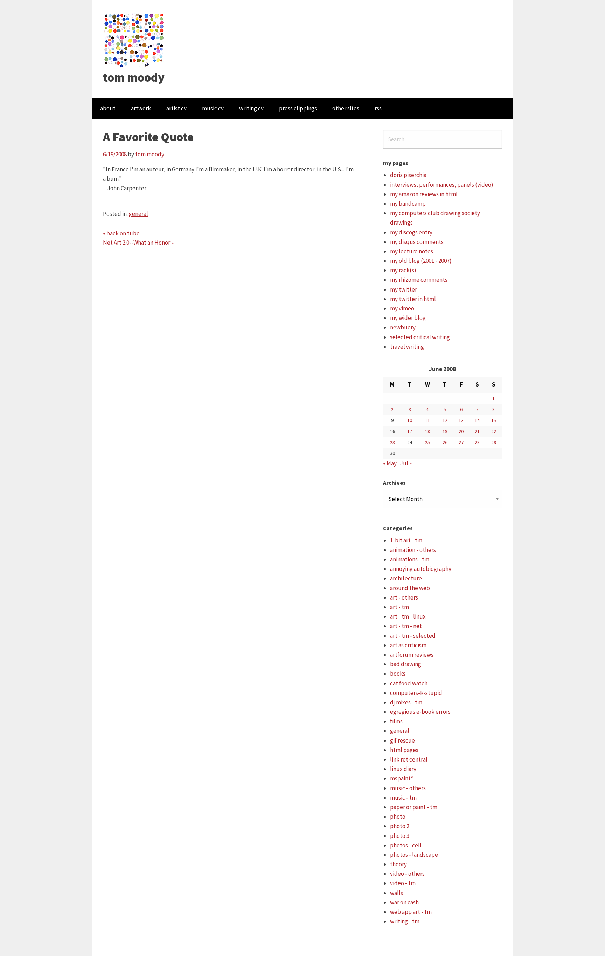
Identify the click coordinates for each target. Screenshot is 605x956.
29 (493, 442)
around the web (410, 588)
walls (396, 893)
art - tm (399, 607)
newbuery (403, 327)
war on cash (404, 902)
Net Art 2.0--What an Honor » (138, 242)
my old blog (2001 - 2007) (421, 261)
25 (427, 442)
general (138, 214)
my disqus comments (417, 242)
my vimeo (402, 308)
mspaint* (401, 778)
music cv (213, 108)
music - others (408, 788)
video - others (407, 874)
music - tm (403, 797)
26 (445, 442)
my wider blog (408, 318)
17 (409, 431)
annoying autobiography (420, 569)
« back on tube (121, 233)
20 (461, 431)
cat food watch (408, 683)
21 (477, 431)
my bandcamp (408, 203)
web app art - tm (411, 912)
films (396, 721)
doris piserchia (408, 175)
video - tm (403, 883)
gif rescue (402, 740)
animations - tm (409, 559)
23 (392, 442)
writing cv (251, 108)
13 (461, 420)
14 (477, 420)
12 (445, 420)
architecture (406, 578)
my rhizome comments (418, 280)
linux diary (403, 769)
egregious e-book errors (420, 712)
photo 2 (399, 826)
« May (390, 463)
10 (409, 420)
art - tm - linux (408, 616)
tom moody (134, 77)
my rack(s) (403, 270)
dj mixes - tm (406, 702)
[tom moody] (134, 39)
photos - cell (406, 845)
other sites (345, 108)
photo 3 (399, 836)
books (397, 673)
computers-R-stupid (416, 693)
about (108, 108)
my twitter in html (413, 299)
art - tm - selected (413, 636)
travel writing (407, 346)
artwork (141, 108)
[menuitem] (107, 108)
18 (427, 431)
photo (397, 816)
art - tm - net (406, 626)
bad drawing (405, 664)
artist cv (176, 108)
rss (378, 108)
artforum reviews (411, 654)
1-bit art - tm (406, 540)
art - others (404, 597)
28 (477, 442)
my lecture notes (411, 251)
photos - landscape (414, 855)
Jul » (406, 463)
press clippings (298, 108)
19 (445, 431)
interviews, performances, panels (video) (441, 185)
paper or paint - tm (413, 807)
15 (493, 420)
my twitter (403, 289)
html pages (404, 750)
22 (493, 431)
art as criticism (408, 645)
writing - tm (404, 921)
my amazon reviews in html (424, 194)
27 (461, 442)
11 (427, 420)
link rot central (408, 759)
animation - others (413, 550)
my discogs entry (411, 232)
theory (398, 864)
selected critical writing (420, 337)
